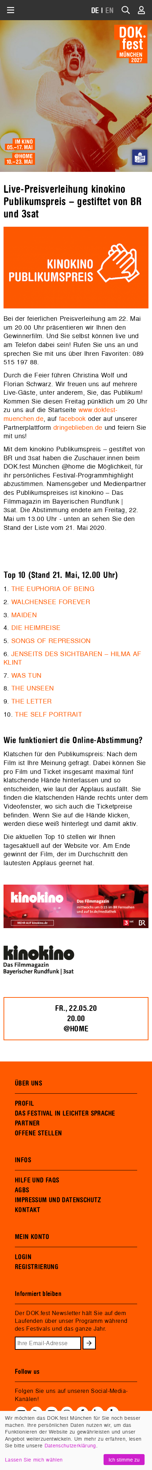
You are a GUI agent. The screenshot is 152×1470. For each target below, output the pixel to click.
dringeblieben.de (78, 427)
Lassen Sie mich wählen (34, 1459)
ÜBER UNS (28, 1083)
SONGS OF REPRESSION (50, 640)
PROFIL (24, 1103)
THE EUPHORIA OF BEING (52, 588)
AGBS (22, 1190)
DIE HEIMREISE (35, 627)
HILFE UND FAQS (37, 1180)
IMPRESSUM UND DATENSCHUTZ (58, 1200)
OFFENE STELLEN (38, 1133)
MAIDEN (24, 614)
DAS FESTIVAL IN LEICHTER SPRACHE (65, 1113)
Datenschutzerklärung (70, 1445)
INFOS (23, 1160)
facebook (72, 418)
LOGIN (23, 1257)
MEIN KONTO (32, 1236)
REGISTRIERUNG (36, 1267)
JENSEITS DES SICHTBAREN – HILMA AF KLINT (72, 658)
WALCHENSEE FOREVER (50, 601)
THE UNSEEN (32, 688)
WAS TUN (26, 675)
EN (109, 11)
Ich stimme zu (124, 1459)
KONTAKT (28, 1210)
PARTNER (27, 1123)
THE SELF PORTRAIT (48, 714)
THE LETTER (31, 701)
